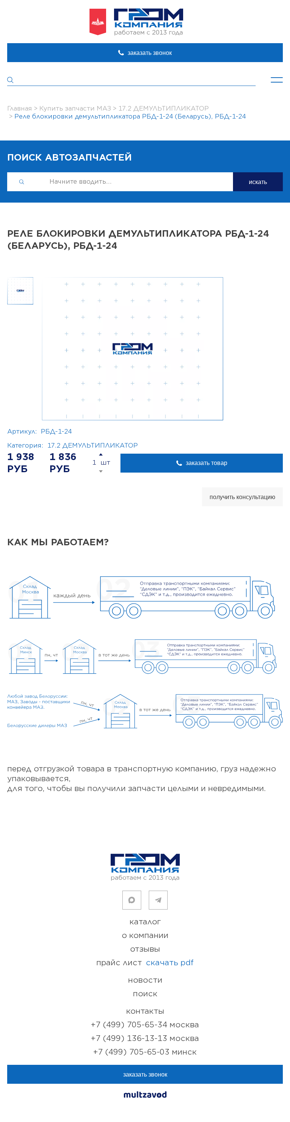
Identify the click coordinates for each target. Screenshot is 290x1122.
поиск (145, 994)
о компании (145, 935)
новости (145, 980)
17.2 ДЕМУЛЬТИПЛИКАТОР (92, 445)
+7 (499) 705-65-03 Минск (145, 1052)
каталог (145, 922)
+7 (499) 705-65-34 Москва (145, 1025)
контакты (145, 1011)
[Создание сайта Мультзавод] (145, 1095)
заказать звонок (150, 53)
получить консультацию (242, 497)
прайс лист (145, 963)
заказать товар (206, 463)
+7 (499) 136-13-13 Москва (145, 1038)
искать (258, 182)
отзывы (145, 949)
